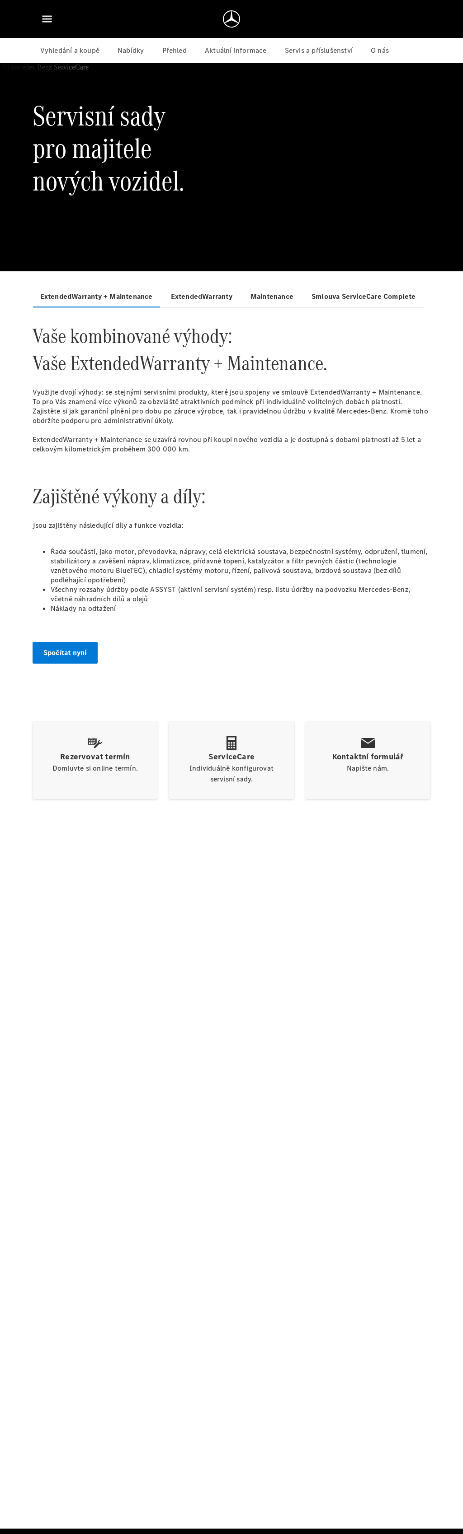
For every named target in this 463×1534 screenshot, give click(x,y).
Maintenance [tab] (271, 296)
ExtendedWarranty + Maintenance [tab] (96, 296)
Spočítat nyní (65, 652)
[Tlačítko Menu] (47, 19)
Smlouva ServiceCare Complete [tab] (364, 296)
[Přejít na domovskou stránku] (231, 19)
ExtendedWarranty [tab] (201, 296)
